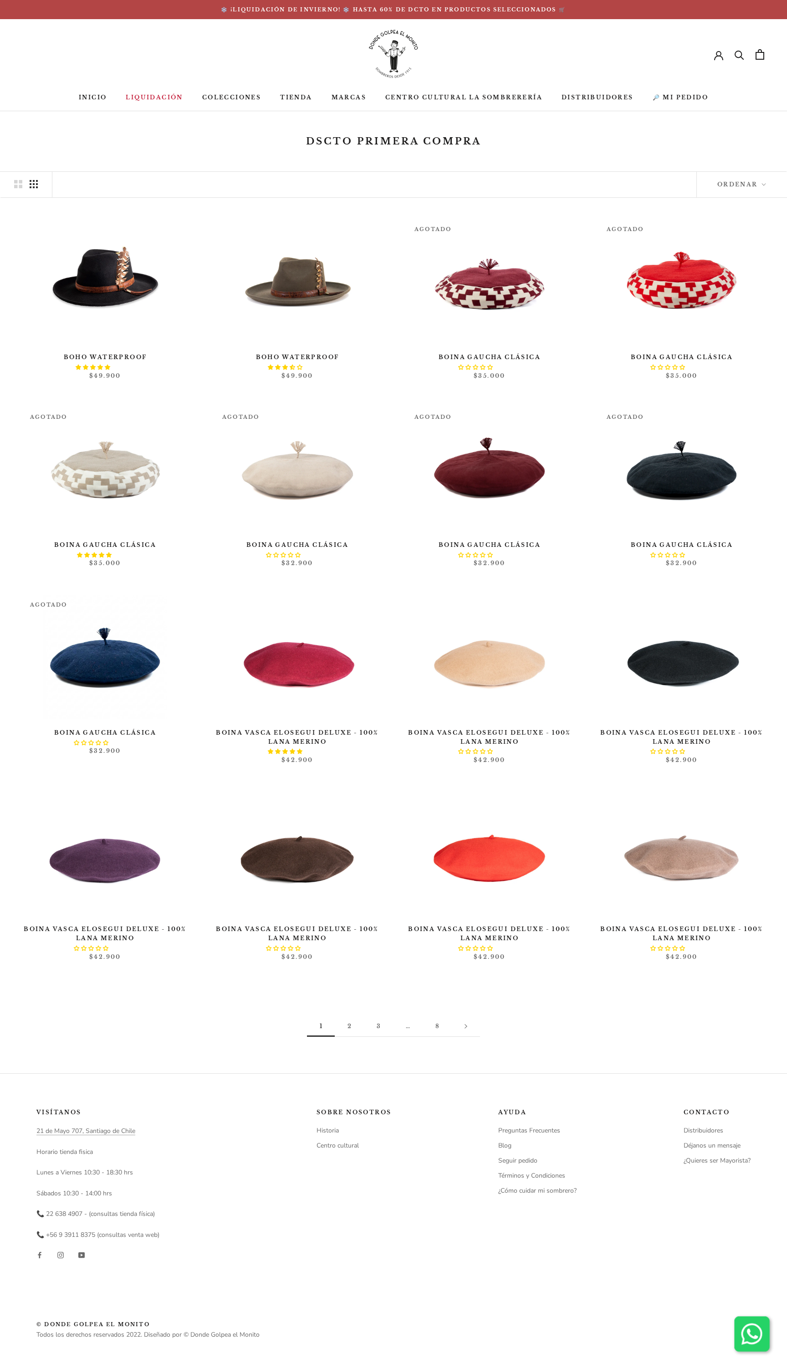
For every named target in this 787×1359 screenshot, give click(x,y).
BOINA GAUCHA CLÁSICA (490, 357)
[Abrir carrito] (760, 54)
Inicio (93, 97)
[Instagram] (60, 1254)
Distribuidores (598, 97)
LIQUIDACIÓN (154, 97)
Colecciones (231, 97)
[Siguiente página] (466, 1026)
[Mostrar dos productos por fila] (18, 184)
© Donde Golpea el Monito (93, 1324)
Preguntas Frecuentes (529, 1130)
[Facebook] (39, 1254)
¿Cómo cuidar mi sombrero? (537, 1190)
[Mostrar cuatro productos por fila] (34, 184)
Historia (328, 1130)
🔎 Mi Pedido (680, 97)
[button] (94, 367)
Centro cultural (338, 1145)
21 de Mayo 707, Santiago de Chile (85, 1131)
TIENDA (296, 97)
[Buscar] (739, 54)
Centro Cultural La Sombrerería (463, 97)
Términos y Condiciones (531, 1175)
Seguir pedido (517, 1160)
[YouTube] (81, 1254)
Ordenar (738, 184)
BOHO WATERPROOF (105, 357)
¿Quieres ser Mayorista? (717, 1160)
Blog (504, 1145)
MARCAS (349, 97)
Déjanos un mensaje (712, 1145)
